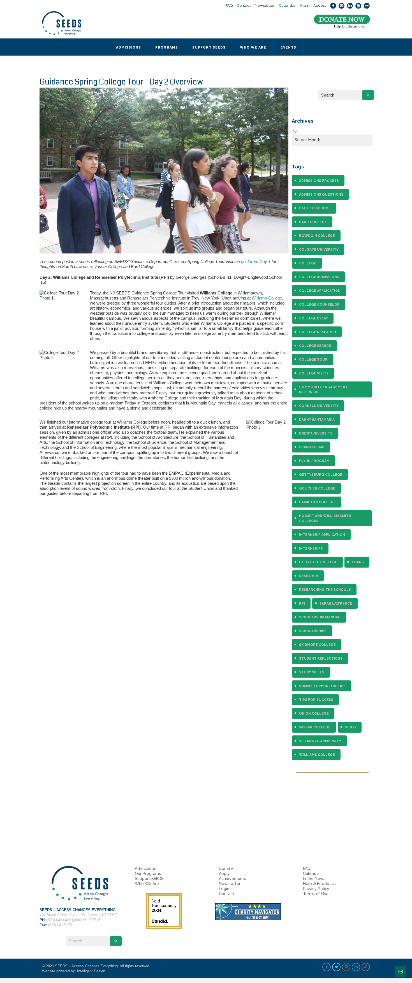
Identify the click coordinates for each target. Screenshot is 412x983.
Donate (226, 868)
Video (350, 727)
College (307, 263)
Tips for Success (316, 700)
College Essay (313, 318)
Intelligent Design (91, 971)
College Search (315, 346)
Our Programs (148, 873)
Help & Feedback (319, 883)
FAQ (229, 5)
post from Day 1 (255, 261)
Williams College (267, 298)
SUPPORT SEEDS (209, 47)
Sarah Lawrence (336, 603)
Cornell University (319, 406)
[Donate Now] (342, 21)
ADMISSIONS (128, 47)
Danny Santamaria (317, 420)
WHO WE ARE (253, 47)
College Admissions (319, 277)
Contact (244, 5)
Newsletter (265, 5)
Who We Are (147, 883)
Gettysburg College (320, 475)
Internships (311, 548)
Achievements (232, 878)
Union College (314, 713)
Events (288, 47)
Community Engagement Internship (323, 389)
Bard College (313, 222)
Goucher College (317, 488)
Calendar (287, 5)
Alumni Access (313, 5)
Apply (224, 873)
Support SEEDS (149, 878)
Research (308, 576)
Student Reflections (320, 658)
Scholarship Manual (319, 617)
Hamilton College (317, 502)
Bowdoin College (317, 236)
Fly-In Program (314, 461)
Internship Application (322, 535)
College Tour (313, 360)
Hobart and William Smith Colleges (325, 518)
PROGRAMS (166, 47)
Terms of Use (315, 893)
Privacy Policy (316, 888)
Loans (358, 562)
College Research (317, 332)
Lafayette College (318, 562)
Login (224, 888)
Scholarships (313, 631)
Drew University (315, 433)
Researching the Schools (325, 590)
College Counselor (319, 305)
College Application (320, 291)
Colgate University (319, 250)
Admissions (145, 868)
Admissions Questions (321, 194)
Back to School (315, 208)
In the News (314, 878)
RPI (168, 427)
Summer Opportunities (322, 686)
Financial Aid (312, 447)
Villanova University (320, 741)
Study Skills (311, 672)
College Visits (313, 373)
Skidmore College (317, 645)
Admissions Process (319, 181)
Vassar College (314, 727)
